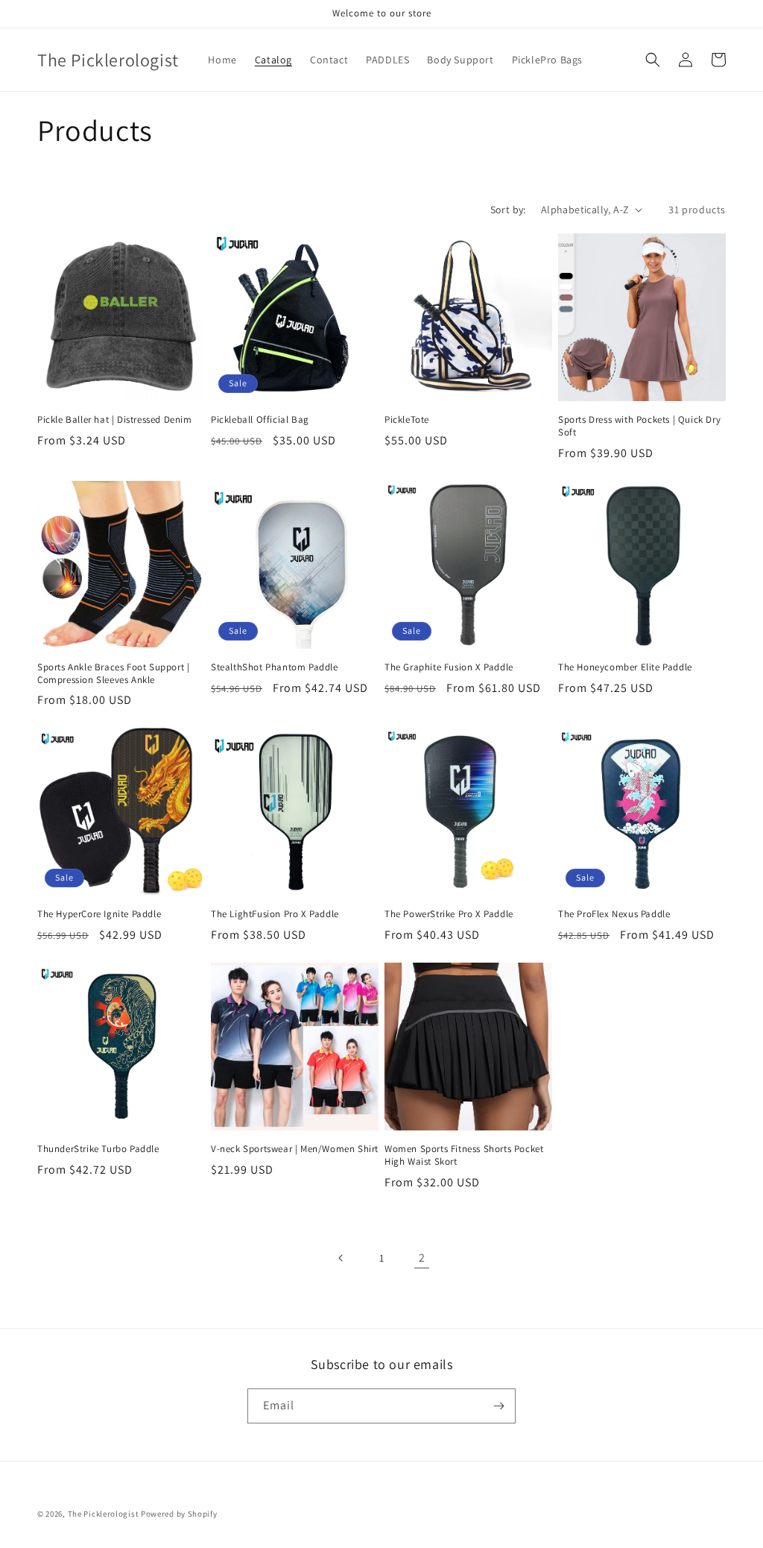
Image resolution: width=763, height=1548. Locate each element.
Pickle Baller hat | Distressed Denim (114, 420)
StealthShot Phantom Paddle (274, 667)
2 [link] (422, 1257)
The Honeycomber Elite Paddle (625, 667)
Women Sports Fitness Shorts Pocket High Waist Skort (463, 1155)
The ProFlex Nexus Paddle (614, 914)
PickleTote (406, 420)
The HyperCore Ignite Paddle (99, 914)
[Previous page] (341, 1258)
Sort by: (508, 209)
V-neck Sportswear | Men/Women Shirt (295, 1149)
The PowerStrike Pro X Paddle (448, 914)
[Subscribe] (498, 1405)
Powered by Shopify (179, 1513)
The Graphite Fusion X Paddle (448, 667)
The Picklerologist (103, 1513)
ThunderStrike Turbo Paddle (98, 1149)
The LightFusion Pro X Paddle (275, 914)
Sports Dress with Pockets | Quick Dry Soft (639, 426)
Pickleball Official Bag (260, 420)
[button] (652, 59)
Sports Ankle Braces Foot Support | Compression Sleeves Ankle (113, 673)
